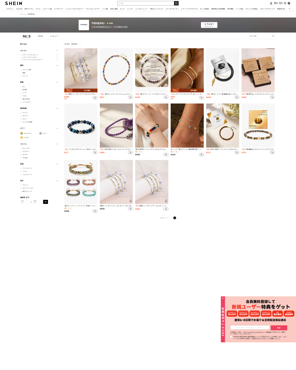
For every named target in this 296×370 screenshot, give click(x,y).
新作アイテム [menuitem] (29, 9)
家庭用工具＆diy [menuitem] (282, 9)
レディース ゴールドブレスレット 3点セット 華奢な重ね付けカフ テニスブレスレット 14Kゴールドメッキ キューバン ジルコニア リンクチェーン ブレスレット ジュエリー (187, 94)
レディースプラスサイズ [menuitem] (189, 9)
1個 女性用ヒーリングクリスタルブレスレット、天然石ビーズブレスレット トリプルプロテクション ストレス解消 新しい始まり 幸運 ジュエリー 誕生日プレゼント (151, 149)
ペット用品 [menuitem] (239, 9)
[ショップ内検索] (273, 36)
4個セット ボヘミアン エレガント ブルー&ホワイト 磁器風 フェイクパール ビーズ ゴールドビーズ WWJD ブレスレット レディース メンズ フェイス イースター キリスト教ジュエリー (116, 206)
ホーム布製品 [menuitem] (204, 9)
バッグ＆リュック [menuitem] (141, 9)
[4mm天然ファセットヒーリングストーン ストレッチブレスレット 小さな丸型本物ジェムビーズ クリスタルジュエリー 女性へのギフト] (116, 125)
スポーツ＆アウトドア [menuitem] (267, 9)
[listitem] (102, 27)
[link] (276, 3)
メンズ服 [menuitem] (105, 9)
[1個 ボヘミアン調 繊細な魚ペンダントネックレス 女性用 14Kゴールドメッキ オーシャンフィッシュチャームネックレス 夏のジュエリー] (222, 70)
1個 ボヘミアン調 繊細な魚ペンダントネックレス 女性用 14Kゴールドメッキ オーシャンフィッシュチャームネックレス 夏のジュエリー (223, 94)
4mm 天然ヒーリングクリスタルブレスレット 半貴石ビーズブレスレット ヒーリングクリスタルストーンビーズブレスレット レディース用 (223, 149)
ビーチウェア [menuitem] (58, 9)
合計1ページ (164, 218)
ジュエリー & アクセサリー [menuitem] (74, 9)
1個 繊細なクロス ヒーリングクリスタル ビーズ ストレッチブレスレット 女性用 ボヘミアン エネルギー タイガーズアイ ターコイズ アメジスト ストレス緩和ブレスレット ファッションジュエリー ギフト (258, 149)
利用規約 (268, 332)
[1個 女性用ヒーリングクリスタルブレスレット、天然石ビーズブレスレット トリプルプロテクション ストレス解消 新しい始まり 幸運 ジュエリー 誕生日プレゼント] (151, 125)
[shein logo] (13, 3)
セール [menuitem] (38, 9)
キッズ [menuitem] (122, 9)
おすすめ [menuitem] (19, 9)
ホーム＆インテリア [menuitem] (93, 9)
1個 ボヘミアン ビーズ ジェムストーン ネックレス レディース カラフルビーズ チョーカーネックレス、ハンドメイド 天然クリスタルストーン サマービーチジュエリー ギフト (116, 94)
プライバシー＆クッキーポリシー (253, 332)
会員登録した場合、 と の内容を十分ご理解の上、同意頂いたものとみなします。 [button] (258, 333)
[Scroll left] (286, 8)
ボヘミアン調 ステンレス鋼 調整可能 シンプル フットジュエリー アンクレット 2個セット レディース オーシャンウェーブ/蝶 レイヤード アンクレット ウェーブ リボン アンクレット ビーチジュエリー (187, 149)
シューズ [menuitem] (130, 9)
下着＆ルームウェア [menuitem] (156, 9)
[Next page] (177, 217)
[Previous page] (172, 217)
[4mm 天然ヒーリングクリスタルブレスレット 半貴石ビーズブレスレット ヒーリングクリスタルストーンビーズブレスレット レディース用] (222, 125)
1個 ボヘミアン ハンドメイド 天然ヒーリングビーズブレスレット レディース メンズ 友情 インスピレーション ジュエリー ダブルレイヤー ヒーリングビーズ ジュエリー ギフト (80, 206)
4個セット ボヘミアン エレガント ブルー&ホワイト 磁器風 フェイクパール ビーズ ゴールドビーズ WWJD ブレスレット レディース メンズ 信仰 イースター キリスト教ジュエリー (152, 206)
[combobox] (72, 44)
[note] (80, 90)
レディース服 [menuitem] (47, 9)
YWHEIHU (97, 23)
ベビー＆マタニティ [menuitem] (172, 9)
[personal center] (271, 3)
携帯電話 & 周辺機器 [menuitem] (218, 9)
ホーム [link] (22, 14)
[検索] (176, 3)
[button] (285, 3)
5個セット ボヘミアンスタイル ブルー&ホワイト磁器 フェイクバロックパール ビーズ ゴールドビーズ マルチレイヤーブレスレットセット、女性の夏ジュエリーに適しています (81, 94)
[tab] (27, 36)
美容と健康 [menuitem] (114, 9)
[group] (39, 54)
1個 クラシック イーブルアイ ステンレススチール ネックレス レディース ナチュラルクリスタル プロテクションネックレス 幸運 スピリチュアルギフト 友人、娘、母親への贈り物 (152, 94)
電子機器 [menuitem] (230, 9)
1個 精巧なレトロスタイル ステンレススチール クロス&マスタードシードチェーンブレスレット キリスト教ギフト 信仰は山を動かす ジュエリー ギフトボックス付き (258, 94)
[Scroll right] (289, 8)
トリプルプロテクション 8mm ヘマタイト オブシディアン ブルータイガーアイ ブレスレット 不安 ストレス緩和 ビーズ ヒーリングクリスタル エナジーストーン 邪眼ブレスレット (81, 149)
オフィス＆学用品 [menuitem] (252, 9)
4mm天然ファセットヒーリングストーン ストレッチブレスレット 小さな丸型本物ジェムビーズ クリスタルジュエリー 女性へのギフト (116, 149)
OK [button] (46, 201)
